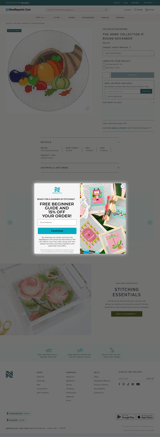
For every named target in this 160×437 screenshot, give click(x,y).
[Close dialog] (123, 186)
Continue (57, 231)
